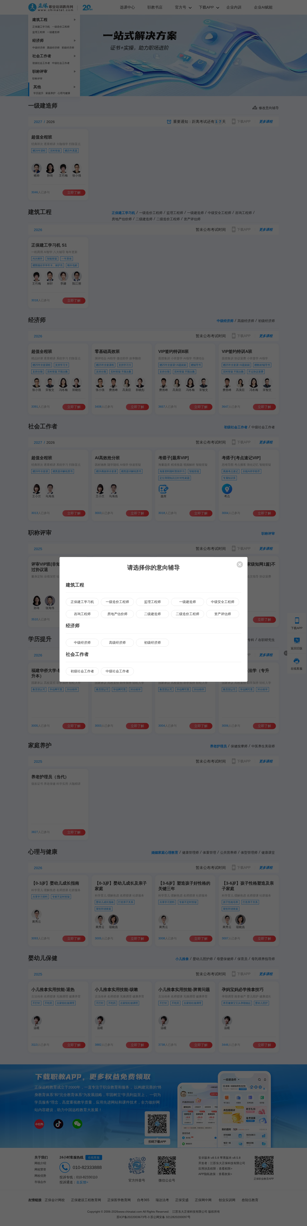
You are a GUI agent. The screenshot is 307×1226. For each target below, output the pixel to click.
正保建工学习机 (82, 602)
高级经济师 (117, 642)
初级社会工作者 (82, 671)
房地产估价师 (117, 614)
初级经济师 (152, 642)
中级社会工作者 (117, 671)
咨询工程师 (82, 614)
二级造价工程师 (187, 614)
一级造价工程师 (117, 602)
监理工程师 (152, 602)
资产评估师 (222, 614)
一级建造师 (187, 602)
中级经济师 (82, 642)
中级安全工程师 (222, 602)
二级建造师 (152, 614)
